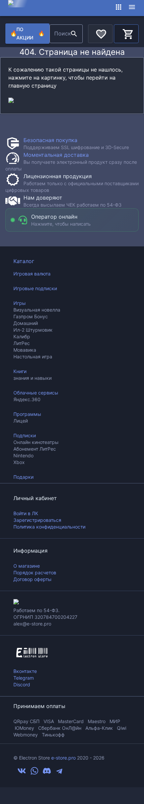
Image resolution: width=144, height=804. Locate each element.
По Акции (28, 33)
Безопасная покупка (50, 140)
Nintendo (23, 455)
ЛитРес (21, 343)
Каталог (23, 261)
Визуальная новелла (36, 310)
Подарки (23, 477)
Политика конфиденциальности (49, 527)
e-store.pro (63, 758)
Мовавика (24, 350)
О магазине (26, 566)
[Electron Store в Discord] (47, 773)
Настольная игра (32, 356)
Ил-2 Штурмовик (33, 330)
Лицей (20, 421)
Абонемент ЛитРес (34, 449)
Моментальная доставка (56, 154)
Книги (19, 371)
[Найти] (74, 33)
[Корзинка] (126, 33)
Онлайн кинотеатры (36, 442)
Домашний (25, 323)
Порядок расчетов (34, 572)
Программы (27, 414)
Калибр (21, 336)
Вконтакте (25, 671)
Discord (21, 684)
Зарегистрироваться (37, 520)
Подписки (24, 435)
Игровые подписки (35, 288)
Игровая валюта (32, 273)
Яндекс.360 (27, 399)
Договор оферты (32, 579)
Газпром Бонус (30, 316)
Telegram (23, 678)
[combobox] (59, 33)
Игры (19, 303)
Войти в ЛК (25, 513)
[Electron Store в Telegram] (59, 773)
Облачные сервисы (35, 392)
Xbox (19, 462)
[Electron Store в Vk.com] (21, 773)
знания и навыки (32, 378)
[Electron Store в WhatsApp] (34, 773)
